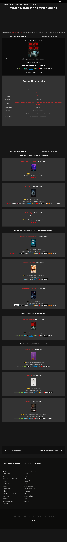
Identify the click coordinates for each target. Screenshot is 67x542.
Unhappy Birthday (29, 262)
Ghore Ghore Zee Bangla (29, 488)
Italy (41, 95)
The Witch (28, 187)
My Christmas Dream (16, 450)
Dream (22, 102)
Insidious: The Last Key (29, 288)
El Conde (5, 485)
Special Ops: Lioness (28, 486)
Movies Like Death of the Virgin (49, 36)
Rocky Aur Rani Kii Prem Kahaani (10, 475)
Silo (25, 475)
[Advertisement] (33, 21)
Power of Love (6, 495)
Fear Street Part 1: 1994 (28, 161)
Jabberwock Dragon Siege (49, 450)
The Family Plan (6, 503)
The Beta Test (29, 349)
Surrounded (5, 486)
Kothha (26, 490)
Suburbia (48, 102)
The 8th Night (29, 213)
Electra (25, 483)
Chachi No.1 (27, 501)
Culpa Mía (5, 490)
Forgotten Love (6, 483)
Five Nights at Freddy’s (8, 501)
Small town (42, 102)
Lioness (26, 473)
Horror (12, 32)
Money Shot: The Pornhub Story (10, 478)
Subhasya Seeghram (28, 496)
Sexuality (33, 102)
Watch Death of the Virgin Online (18, 36)
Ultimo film (5, 498)
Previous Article (13, 449)
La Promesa (27, 491)
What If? (5, 499)
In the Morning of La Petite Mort (10, 493)
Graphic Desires (6, 473)
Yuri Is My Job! (27, 499)
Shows (37, 4)
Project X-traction (7, 488)
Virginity (38, 104)
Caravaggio (17, 102)
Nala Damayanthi (28, 480)
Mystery (16, 32)
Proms (29, 102)
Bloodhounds (27, 485)
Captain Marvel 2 (6, 476)
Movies (32, 4)
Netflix (12, 4)
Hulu (17, 4)
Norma (4, 491)
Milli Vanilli (5, 481)
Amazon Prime (24, 4)
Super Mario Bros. (7, 480)
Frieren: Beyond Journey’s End (30, 471)
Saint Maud (28, 375)
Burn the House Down (29, 470)
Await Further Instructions (28, 236)
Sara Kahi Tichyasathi (29, 495)
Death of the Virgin (29, 319)
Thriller (20, 32)
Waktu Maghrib (6, 496)
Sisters (37, 102)
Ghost (25, 102)
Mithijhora (26, 476)
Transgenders (57, 102)
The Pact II (28, 402)
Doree (25, 498)
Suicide (52, 102)
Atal (25, 478)
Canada (36, 95)
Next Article (55, 449)
